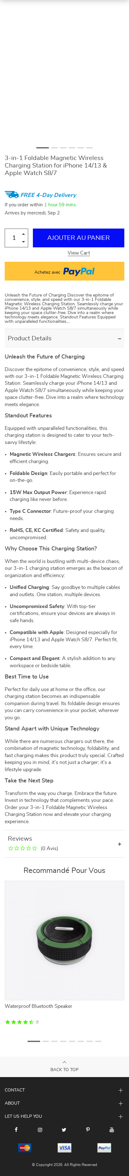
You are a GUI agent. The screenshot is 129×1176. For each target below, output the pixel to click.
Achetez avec (48, 272)
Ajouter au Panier (78, 238)
